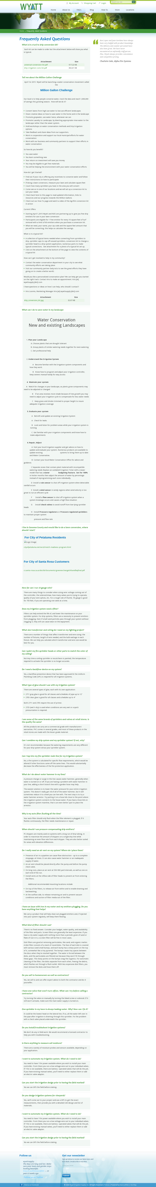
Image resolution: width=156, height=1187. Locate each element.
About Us (66, 10)
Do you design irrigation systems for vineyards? (43, 1095)
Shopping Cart (90, 3)
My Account (74, 3)
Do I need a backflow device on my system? (42, 669)
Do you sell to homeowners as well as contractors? (45, 975)
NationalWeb (124, 1185)
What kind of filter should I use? (36, 925)
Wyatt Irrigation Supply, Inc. (31, 7)
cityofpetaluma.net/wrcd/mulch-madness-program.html (47, 547)
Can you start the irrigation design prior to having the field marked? (53, 1082)
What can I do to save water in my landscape (42, 310)
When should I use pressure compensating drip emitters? (48, 829)
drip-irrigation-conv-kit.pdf (35, 68)
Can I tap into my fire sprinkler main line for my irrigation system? (52, 756)
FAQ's (79, 10)
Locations (130, 10)
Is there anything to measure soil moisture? (42, 1043)
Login (103, 3)
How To (104, 10)
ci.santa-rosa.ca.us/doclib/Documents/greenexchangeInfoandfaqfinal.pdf (54, 570)
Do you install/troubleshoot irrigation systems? (43, 1027)
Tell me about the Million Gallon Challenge (42, 77)
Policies (106, 1185)
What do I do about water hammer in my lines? (44, 774)
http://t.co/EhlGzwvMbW (33, 1171)
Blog (92, 10)
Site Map (133, 1185)
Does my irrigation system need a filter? (40, 609)
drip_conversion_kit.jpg (34, 300)
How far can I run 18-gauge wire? (37, 588)
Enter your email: (68, 1165)
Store (117, 10)
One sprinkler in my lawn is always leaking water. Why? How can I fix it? (55, 1009)
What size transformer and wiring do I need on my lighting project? (53, 630)
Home (53, 10)
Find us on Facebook (31, 1185)
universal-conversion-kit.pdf (36, 65)
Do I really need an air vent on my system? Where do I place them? (52, 850)
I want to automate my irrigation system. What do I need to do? (51, 1059)
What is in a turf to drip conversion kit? (40, 45)
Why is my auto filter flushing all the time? (41, 813)
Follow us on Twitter (33, 1177)
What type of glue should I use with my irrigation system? (48, 685)
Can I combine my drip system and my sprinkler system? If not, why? (53, 740)
